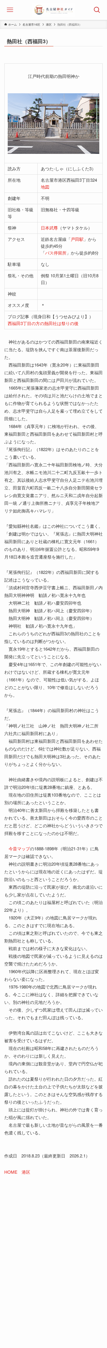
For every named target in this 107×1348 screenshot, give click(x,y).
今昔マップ (19, 848)
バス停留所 (55, 253)
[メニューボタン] (10, 10)
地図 (45, 187)
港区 (26, 1172)
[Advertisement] (53, 1246)
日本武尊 (49, 228)
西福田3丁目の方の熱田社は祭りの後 (43, 323)
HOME (10, 1172)
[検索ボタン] (97, 10)
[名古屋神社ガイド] (53, 10)
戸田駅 (77, 239)
